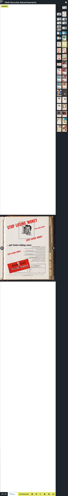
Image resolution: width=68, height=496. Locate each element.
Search (5, 6)
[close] (66, 2)
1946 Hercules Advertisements (20, 2)
